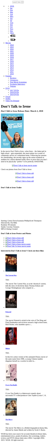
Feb (11, 10)
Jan (11, 8)
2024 (12, 45)
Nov (11, 29)
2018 (12, 57)
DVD (7, 88)
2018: (12, 6)
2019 (12, 55)
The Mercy (9, 419)
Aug (11, 23)
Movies (8, 43)
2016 (12, 61)
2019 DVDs (14, 95)
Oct (11, 27)
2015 (12, 64)
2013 (12, 68)
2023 (12, 47)
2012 (12, 70)
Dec (11, 31)
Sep (11, 25)
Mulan (7, 348)
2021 (12, 51)
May (11, 16)
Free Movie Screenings (18, 82)
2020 (12, 53)
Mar (11, 12)
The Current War (11, 275)
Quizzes (13, 86)
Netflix (7, 99)
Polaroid (8, 312)
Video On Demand (12, 101)
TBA (12, 33)
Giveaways (14, 80)
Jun (11, 19)
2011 (12, 72)
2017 (12, 59)
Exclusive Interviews (17, 84)
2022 (12, 49)
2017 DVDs (14, 90)
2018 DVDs (14, 92)
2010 (12, 74)
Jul (11, 21)
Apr (11, 14)
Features (8, 76)
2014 (12, 66)
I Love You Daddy (11, 385)
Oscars (7, 97)
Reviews (13, 78)
